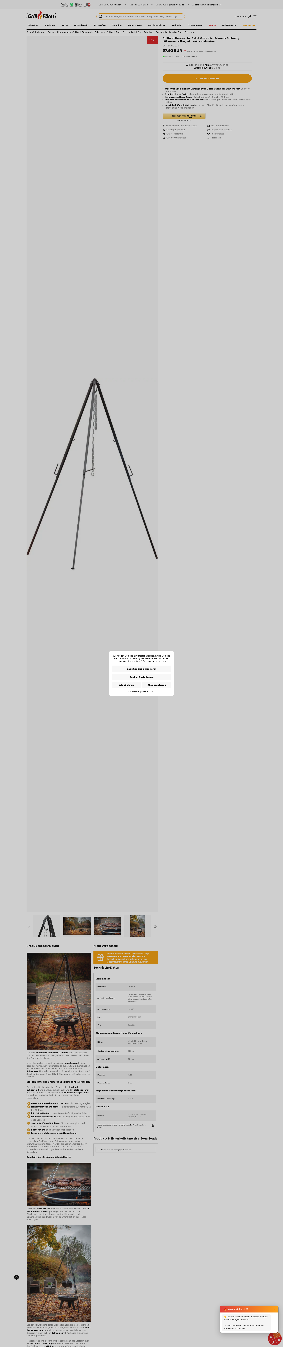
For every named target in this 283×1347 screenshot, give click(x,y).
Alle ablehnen (126, 684)
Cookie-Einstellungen (141, 676)
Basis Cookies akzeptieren (141, 668)
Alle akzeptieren (157, 684)
